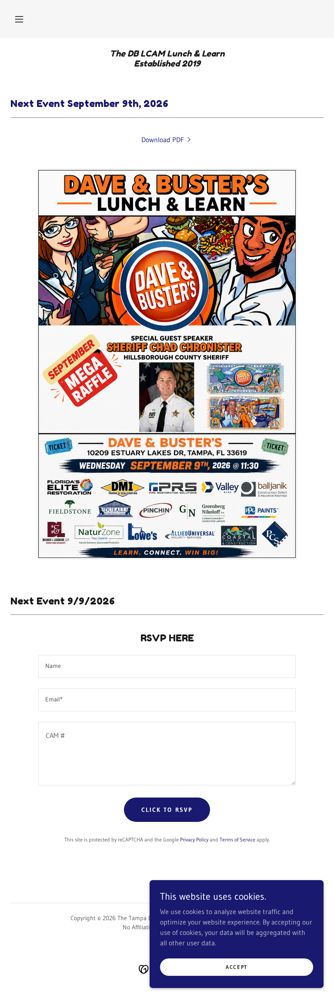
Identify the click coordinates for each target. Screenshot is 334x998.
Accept (236, 967)
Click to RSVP (166, 810)
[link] (167, 64)
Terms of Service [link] (237, 839)
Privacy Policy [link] (194, 839)
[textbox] (167, 666)
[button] (19, 19)
